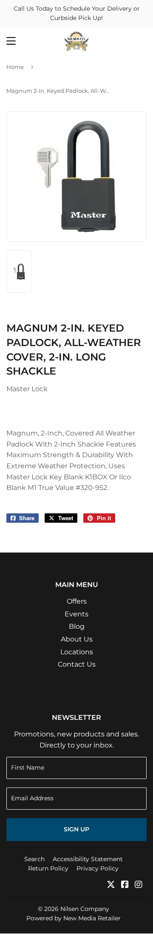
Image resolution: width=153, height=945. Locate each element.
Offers (77, 601)
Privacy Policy (97, 868)
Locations (76, 652)
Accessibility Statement (88, 859)
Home (15, 66)
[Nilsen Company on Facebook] (125, 885)
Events (76, 614)
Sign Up (76, 829)
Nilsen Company (84, 908)
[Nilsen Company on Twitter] (111, 885)
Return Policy (48, 868)
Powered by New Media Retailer (73, 918)
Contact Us (77, 664)
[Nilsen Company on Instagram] (138, 885)
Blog (77, 626)
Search (34, 859)
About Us (77, 639)
